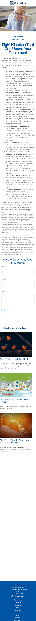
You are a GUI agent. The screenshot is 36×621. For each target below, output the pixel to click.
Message (5, 291)
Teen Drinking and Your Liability (15, 359)
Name (4, 266)
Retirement (18, 602)
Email (4, 279)
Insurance (18, 610)
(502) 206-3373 (20, 587)
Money (18, 615)
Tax (18, 613)
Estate (18, 607)
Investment (18, 605)
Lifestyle (18, 618)
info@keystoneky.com (18, 596)
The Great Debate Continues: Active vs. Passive (14, 441)
